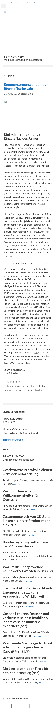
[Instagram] (27, 705)
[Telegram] (20, 705)
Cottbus (26, 385)
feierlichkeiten (38, 385)
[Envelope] (35, 705)
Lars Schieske (14, 57)
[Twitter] (13, 705)
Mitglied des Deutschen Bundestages (23, 59)
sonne (31, 390)
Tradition (39, 390)
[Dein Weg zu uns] (45, 2)
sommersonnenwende (15, 390)
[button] (3, 6)
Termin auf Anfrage (13, 439)
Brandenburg (14, 385)
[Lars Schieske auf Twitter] (16, 2)
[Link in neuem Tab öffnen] (11, 2)
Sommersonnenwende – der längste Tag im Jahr (26, 86)
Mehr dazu (18, 484)
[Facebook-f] (6, 705)
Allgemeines (13, 381)
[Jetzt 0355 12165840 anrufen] (39, 2)
